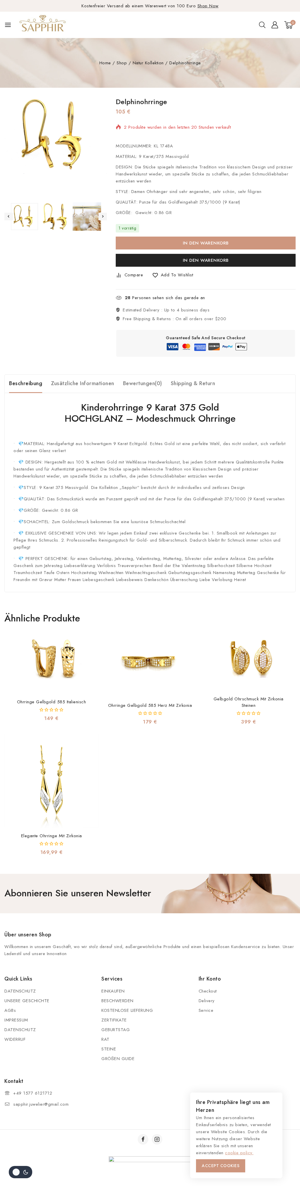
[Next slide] (102, 216)
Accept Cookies (220, 1166)
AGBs (10, 1010)
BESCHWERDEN (117, 1001)
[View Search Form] (262, 25)
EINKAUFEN (113, 991)
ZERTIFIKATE (114, 1020)
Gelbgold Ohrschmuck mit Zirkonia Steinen (249, 702)
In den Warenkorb (206, 243)
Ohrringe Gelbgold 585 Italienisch (51, 702)
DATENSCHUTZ (20, 991)
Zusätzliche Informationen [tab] (82, 383)
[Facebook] (143, 1139)
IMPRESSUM (16, 1020)
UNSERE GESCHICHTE (27, 1001)
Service (206, 1010)
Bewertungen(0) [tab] (142, 383)
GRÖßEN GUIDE (117, 1058)
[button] (24, 216)
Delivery (207, 1001)
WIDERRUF (14, 1039)
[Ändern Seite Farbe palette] (20, 1172)
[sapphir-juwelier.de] (43, 25)
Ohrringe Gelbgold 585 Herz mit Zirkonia (150, 705)
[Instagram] (157, 1139)
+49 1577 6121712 (32, 1093)
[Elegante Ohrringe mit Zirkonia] (51, 781)
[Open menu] (7, 24)
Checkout (208, 991)
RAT (105, 1039)
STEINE (108, 1049)
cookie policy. (239, 1153)
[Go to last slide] (8, 216)
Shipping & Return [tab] (193, 383)
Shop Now (208, 6)
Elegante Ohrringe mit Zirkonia (51, 836)
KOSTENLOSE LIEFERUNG (127, 1010)
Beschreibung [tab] (25, 383)
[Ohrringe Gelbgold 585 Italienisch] (51, 662)
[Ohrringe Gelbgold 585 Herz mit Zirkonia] (150, 664)
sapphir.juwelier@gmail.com (41, 1104)
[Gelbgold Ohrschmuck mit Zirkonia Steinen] (249, 661)
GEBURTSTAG (115, 1029)
